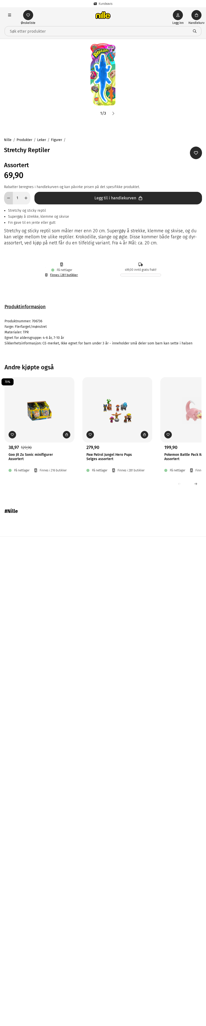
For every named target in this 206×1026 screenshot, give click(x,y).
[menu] (10, 15)
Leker (41, 140)
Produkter (24, 140)
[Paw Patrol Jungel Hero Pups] (117, 402)
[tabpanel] (103, 332)
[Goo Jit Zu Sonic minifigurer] (39, 402)
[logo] (103, 15)
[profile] (178, 15)
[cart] (196, 15)
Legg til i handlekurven (115, 198)
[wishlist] (28, 15)
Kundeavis (106, 4)
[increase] (26, 198)
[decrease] (8, 198)
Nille (8, 140)
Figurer (56, 140)
